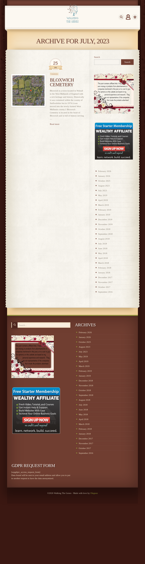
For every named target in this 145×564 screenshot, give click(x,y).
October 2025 (104, 181)
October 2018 (104, 229)
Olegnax (94, 493)
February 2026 (104, 171)
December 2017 (105, 277)
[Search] (15, 325)
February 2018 (104, 268)
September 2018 (105, 234)
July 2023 (102, 190)
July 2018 (102, 244)
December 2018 (105, 219)
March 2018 (103, 263)
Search (97, 57)
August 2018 (104, 239)
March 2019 (103, 205)
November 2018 (105, 224)
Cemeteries (54, 74)
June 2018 (102, 248)
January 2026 (104, 176)
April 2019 (103, 200)
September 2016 (105, 292)
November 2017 (105, 282)
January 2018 (104, 272)
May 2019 (102, 195)
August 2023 (104, 186)
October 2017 (104, 287)
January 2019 (104, 215)
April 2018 (103, 258)
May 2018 (102, 253)
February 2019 (104, 210)
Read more (54, 124)
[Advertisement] (72, 543)
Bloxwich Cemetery (62, 82)
